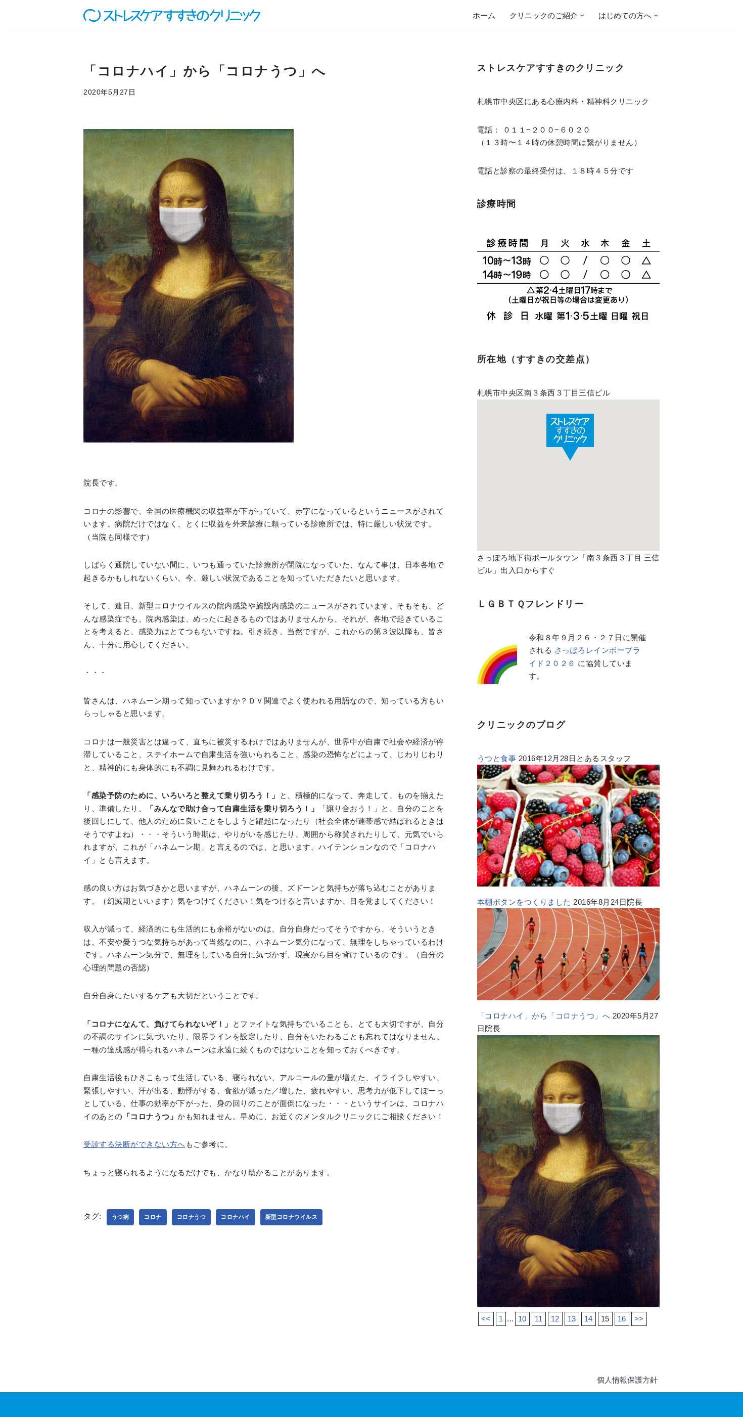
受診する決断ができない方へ (134, 1144)
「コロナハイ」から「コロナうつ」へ (544, 1015)
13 (572, 1318)
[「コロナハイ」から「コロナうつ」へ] (568, 1304)
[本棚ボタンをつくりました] (568, 997)
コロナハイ (235, 1217)
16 (622, 1318)
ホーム (484, 15)
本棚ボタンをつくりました (524, 902)
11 (539, 1318)
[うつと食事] (568, 883)
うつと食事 (497, 758)
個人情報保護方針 (627, 1380)
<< (486, 1318)
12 (555, 1318)
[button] (582, 16)
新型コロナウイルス (291, 1217)
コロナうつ (191, 1217)
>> (639, 1318)
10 (522, 1318)
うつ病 (120, 1217)
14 (588, 1318)
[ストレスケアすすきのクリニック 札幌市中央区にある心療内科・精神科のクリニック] (171, 15)
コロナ (153, 1217)
